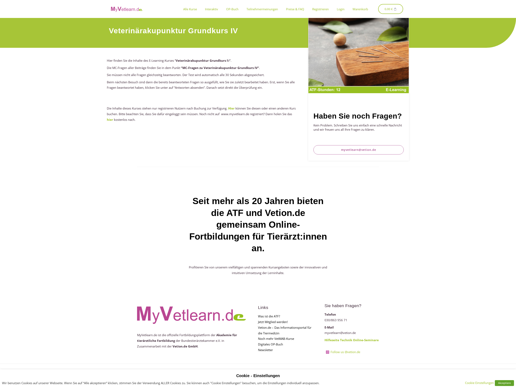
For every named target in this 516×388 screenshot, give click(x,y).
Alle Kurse (190, 9)
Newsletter (265, 350)
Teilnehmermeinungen (262, 9)
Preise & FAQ (295, 9)
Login (340, 9)
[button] (358, 149)
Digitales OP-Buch (270, 344)
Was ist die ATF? (269, 316)
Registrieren (320, 9)
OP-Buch (232, 9)
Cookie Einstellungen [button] (479, 383)
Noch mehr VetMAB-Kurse (276, 339)
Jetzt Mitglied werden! (273, 322)
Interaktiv (211, 9)
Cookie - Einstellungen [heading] (258, 375)
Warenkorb (360, 9)
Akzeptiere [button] (504, 383)
